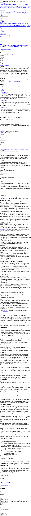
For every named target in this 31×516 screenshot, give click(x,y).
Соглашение (2, 149)
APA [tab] (2, 89)
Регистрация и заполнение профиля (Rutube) (6, 482)
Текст (2, 41)
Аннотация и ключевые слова (4, 65)
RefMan (6, 126)
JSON (3, 129)
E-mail (1, 503)
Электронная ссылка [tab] (5, 92)
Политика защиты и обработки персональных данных (11, 149)
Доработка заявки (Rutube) (4, 485)
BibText (1, 126)
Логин (1, 513)
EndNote (4, 126)
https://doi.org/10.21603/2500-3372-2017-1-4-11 (6, 54)
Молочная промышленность (17, 7)
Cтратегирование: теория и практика (5, 6)
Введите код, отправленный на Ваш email (6, 507)
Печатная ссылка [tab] (4, 93)
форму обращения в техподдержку (9, 474)
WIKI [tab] (2, 91)
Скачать (7, 80)
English (3, 21)
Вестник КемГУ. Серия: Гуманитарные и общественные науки (9, 4)
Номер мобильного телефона (4, 499)
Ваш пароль (2, 504)
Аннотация (3, 40)
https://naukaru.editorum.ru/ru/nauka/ (5, 198)
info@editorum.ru (18, 280)
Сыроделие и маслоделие (24, 7)
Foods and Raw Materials (14, 6)
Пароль (1, 514)
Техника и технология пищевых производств (6, 7)
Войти (4, 515)
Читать (5, 80)
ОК (8, 508)
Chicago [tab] (3, 90)
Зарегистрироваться (5, 509)
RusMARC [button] (8, 126)
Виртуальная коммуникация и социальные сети (24, 6)
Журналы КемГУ (2, 3)
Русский (3, 20)
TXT (2, 130)
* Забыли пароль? (20, 151)
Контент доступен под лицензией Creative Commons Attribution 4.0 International (11, 81)
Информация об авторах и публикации (5, 49)
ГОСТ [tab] (3, 88)
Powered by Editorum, (25, 149)
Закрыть (2, 509)
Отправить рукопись (3, 17)
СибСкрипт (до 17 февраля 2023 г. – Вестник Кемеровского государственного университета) (15, 12)
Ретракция (1, 8)
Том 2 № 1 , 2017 (25, 46)
